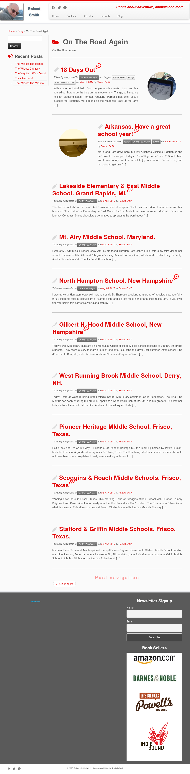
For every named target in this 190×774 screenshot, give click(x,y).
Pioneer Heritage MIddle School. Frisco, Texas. (112, 430)
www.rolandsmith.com (64, 82)
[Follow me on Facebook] (66, 7)
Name (130, 607)
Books (71, 16)
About (87, 16)
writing (131, 77)
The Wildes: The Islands (29, 64)
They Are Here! (24, 78)
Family (127, 141)
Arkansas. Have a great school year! (134, 130)
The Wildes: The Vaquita (29, 83)
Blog (120, 16)
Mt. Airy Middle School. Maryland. (107, 236)
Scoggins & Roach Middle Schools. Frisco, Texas (116, 481)
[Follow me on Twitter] (60, 7)
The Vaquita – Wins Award (30, 73)
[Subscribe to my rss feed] (55, 7)
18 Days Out (77, 69)
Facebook (35, 601)
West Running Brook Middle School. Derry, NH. (116, 379)
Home (55, 16)
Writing (156, 141)
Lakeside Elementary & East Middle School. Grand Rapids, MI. (106, 189)
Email (130, 621)
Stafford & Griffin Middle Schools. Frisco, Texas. (114, 532)
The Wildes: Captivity (27, 68)
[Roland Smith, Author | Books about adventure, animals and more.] (22, 12)
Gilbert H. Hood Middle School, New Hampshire (107, 328)
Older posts (64, 584)
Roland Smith (119, 77)
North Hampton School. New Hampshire (116, 280)
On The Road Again (88, 77)
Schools (105, 16)
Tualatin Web (117, 768)
